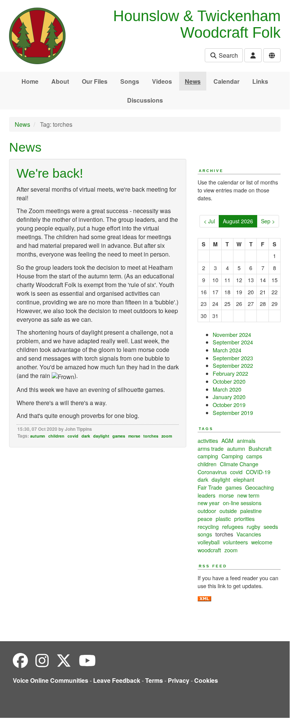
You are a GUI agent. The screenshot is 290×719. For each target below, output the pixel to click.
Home (29, 81)
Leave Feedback (116, 680)
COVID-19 (258, 472)
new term (248, 495)
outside (228, 511)
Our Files (94, 81)
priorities (244, 518)
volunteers (235, 542)
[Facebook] (20, 660)
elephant (243, 479)
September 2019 (233, 412)
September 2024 (233, 342)
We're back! (50, 173)
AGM (227, 440)
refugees (232, 526)
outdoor (207, 511)
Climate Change (239, 464)
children (56, 436)
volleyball (208, 542)
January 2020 (229, 397)
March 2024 (227, 350)
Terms (154, 680)
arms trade (211, 448)
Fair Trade (210, 487)
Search (227, 55)
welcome (261, 542)
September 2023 (233, 358)
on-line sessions (242, 503)
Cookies (206, 680)
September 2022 (233, 365)
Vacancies (248, 534)
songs (205, 534)
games (118, 436)
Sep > (268, 221)
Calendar (226, 81)
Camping (232, 456)
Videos (162, 81)
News (193, 81)
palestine (251, 511)
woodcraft (209, 550)
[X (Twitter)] (63, 660)
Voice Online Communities (50, 680)
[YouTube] (87, 660)
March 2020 (227, 389)
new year (208, 503)
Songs (129, 81)
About (60, 81)
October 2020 (229, 381)
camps (254, 456)
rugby (253, 526)
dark (85, 436)
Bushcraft (260, 448)
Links (260, 81)
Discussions (145, 100)
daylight (101, 436)
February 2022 (230, 373)
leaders (206, 495)
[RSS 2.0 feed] (204, 598)
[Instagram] (42, 660)
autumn (37, 436)
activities (208, 440)
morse (134, 436)
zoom (166, 436)
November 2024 (232, 334)
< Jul (209, 221)
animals (246, 440)
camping (208, 456)
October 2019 (229, 405)
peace (205, 518)
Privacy (178, 680)
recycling (208, 526)
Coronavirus (212, 472)
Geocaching (259, 487)
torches (150, 436)
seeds (271, 526)
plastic (223, 518)
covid (73, 436)
